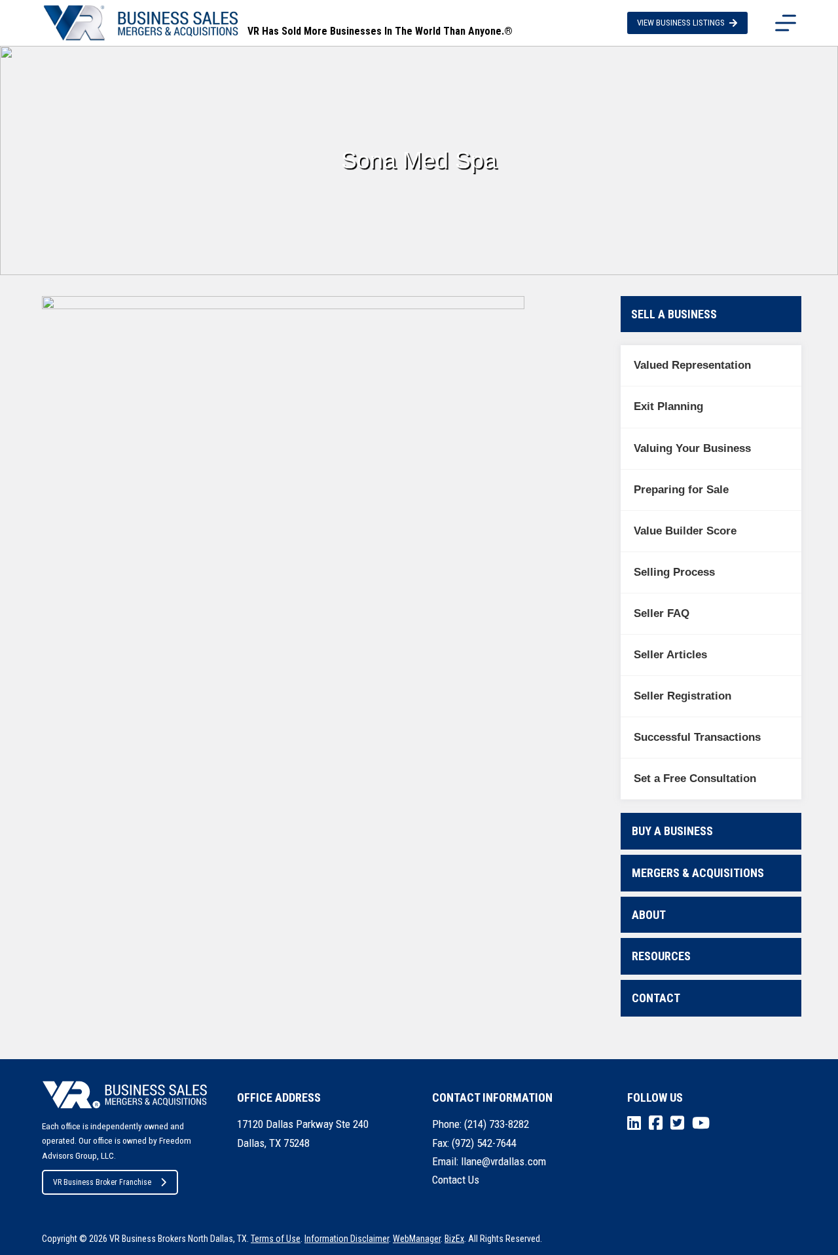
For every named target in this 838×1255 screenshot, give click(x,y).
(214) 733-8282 (496, 1124)
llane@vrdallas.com (503, 1161)
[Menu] (785, 22)
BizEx (454, 1238)
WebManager (417, 1238)
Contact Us (455, 1179)
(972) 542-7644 (484, 1143)
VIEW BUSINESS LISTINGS (681, 23)
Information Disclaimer (346, 1238)
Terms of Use (276, 1238)
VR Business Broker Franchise (102, 1182)
